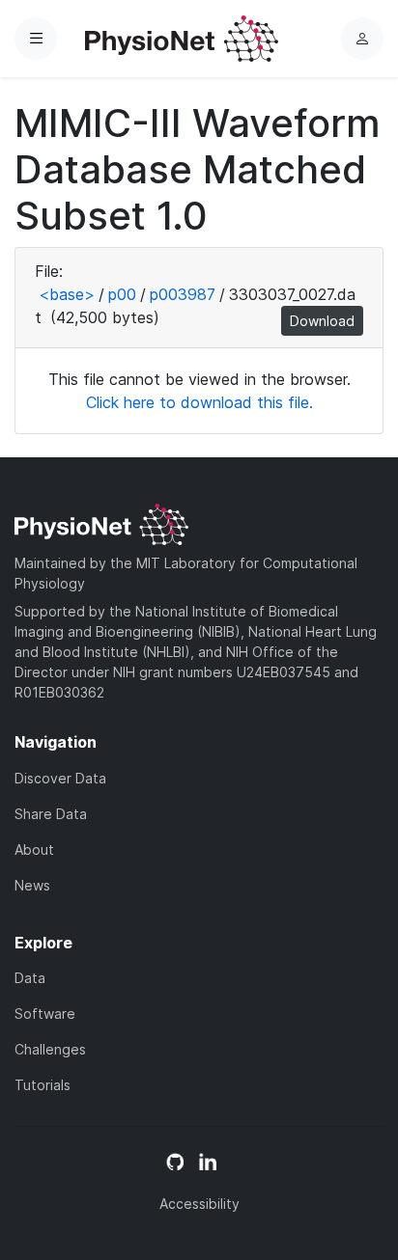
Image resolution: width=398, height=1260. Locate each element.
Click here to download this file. (199, 402)
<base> (67, 294)
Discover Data (60, 778)
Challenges (50, 1049)
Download (322, 321)
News (32, 885)
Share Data (50, 814)
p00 (122, 294)
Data (29, 978)
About (34, 849)
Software (44, 1013)
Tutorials (42, 1085)
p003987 (182, 294)
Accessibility (199, 1203)
